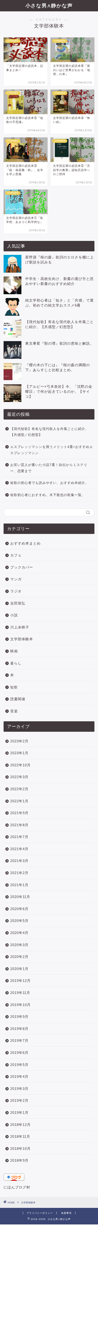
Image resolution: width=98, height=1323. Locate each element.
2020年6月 (19, 909)
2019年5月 (19, 1065)
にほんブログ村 (17, 1187)
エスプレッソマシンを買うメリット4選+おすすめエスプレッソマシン (51, 450)
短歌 (14, 687)
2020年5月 (19, 921)
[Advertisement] (49, 1273)
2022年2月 (19, 789)
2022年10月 (20, 765)
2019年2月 (19, 1100)
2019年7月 (19, 1041)
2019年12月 (20, 981)
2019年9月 (19, 1017)
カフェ (16, 555)
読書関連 (17, 699)
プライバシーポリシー (40, 1213)
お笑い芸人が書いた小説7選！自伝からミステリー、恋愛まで (48, 468)
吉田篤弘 (17, 603)
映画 (14, 651)
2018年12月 (20, 1125)
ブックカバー (21, 567)
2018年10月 (20, 1149)
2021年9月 (19, 813)
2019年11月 (20, 993)
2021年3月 (19, 861)
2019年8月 (19, 1029)
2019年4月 (19, 1077)
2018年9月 (19, 1160)
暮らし (16, 663)
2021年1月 (19, 885)
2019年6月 (19, 1053)
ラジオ (16, 591)
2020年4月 (19, 933)
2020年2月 (19, 957)
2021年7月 (19, 837)
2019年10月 (20, 1005)
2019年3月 (19, 1089)
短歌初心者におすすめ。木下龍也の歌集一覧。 (47, 495)
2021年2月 (19, 873)
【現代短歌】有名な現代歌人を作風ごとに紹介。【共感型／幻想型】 (49, 432)
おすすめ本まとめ (25, 543)
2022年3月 (19, 777)
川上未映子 (19, 627)
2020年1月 (19, 969)
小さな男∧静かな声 (49, 5)
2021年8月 (19, 825)
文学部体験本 (21, 639)
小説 (14, 615)
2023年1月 (19, 753)
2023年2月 (19, 741)
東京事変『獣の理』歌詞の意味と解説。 (59, 343)
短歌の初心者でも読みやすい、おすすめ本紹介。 (49, 483)
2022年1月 (19, 801)
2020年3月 (19, 945)
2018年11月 (20, 1136)
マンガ (16, 579)
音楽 (14, 711)
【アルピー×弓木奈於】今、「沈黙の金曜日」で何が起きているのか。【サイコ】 (58, 391)
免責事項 (66, 1213)
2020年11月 (20, 897)
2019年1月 (19, 1113)
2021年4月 (19, 849)
